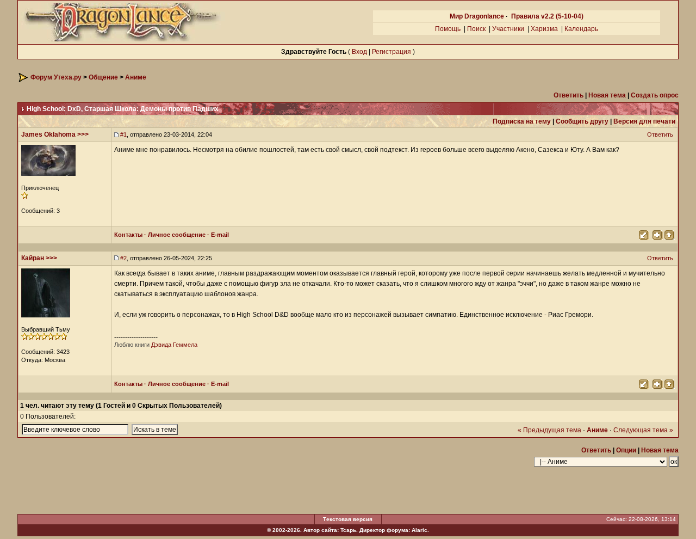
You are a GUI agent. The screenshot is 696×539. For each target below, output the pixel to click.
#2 (123, 258)
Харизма (544, 29)
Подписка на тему (522, 121)
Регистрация (391, 52)
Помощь (448, 29)
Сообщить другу (582, 121)
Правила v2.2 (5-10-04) (547, 16)
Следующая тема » (643, 430)
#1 (123, 134)
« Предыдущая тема (549, 430)
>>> (83, 134)
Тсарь (348, 530)
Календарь (581, 29)
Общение (103, 77)
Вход (359, 52)
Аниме (135, 77)
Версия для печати (644, 121)
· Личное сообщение (174, 234)
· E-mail (217, 234)
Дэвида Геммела (174, 344)
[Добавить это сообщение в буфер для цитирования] (657, 234)
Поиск (476, 29)
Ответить (661, 134)
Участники (508, 29)
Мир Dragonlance (477, 16)
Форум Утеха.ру (56, 77)
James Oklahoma (48, 134)
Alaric (419, 530)
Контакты (128, 234)
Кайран (32, 258)
